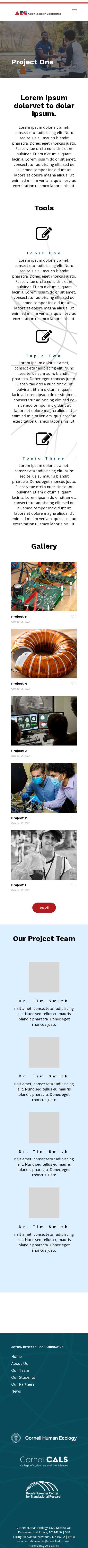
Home (16, 1356)
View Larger (45, 583)
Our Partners (22, 1384)
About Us (19, 1363)
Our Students (23, 1377)
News (16, 1391)
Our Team (20, 1370)
